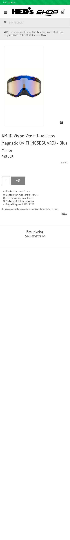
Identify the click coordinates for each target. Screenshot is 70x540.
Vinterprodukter (15, 32)
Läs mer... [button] (63, 162)
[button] (61, 123)
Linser (29, 32)
